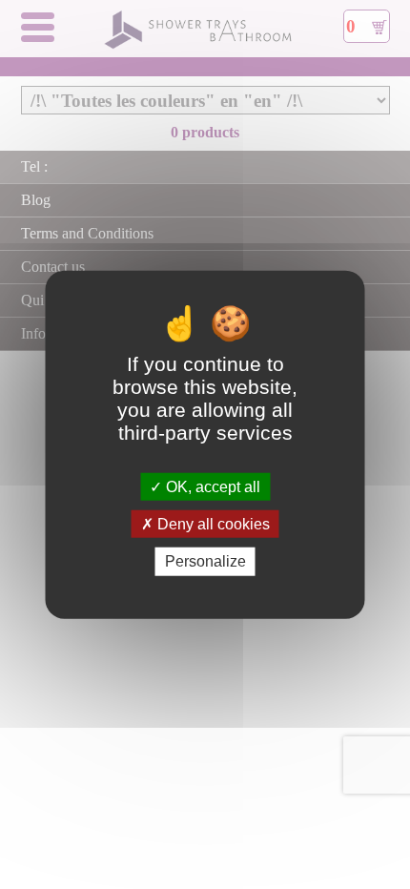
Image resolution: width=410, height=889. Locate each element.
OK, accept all (211, 487)
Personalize (205, 561)
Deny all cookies (212, 524)
